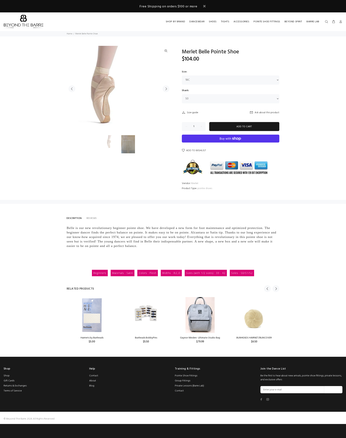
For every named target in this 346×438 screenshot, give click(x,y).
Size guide (192, 113)
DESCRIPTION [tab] (74, 218)
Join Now (333, 390)
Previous (71, 88)
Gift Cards (9, 381)
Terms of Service (13, 391)
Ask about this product (267, 113)
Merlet (194, 183)
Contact (93, 376)
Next (166, 88)
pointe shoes (205, 188)
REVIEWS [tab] (91, 218)
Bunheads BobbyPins (146, 338)
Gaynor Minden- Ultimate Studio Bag (200, 338)
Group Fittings (182, 381)
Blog (91, 386)
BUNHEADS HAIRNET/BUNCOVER (254, 338)
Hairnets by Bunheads (92, 338)
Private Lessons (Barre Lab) (189, 386)
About (92, 381)
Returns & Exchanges (15, 386)
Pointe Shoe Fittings (186, 376)
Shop (7, 376)
